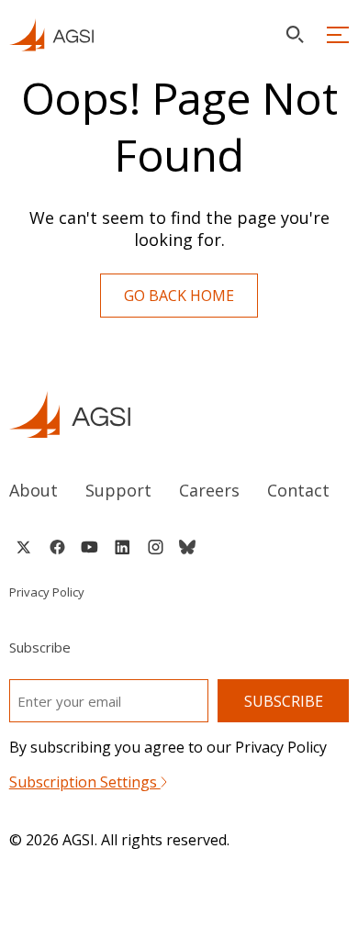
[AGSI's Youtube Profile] (89, 547)
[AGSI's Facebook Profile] (56, 547)
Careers (209, 490)
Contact (298, 490)
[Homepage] (51, 34)
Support (118, 490)
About (33, 490)
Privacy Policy (46, 592)
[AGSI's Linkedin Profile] (122, 547)
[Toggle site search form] (294, 34)
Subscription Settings (85, 782)
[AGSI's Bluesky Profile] (187, 547)
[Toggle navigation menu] (338, 35)
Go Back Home (179, 295)
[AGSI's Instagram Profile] (155, 547)
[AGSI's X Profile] (23, 547)
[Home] (179, 414)
